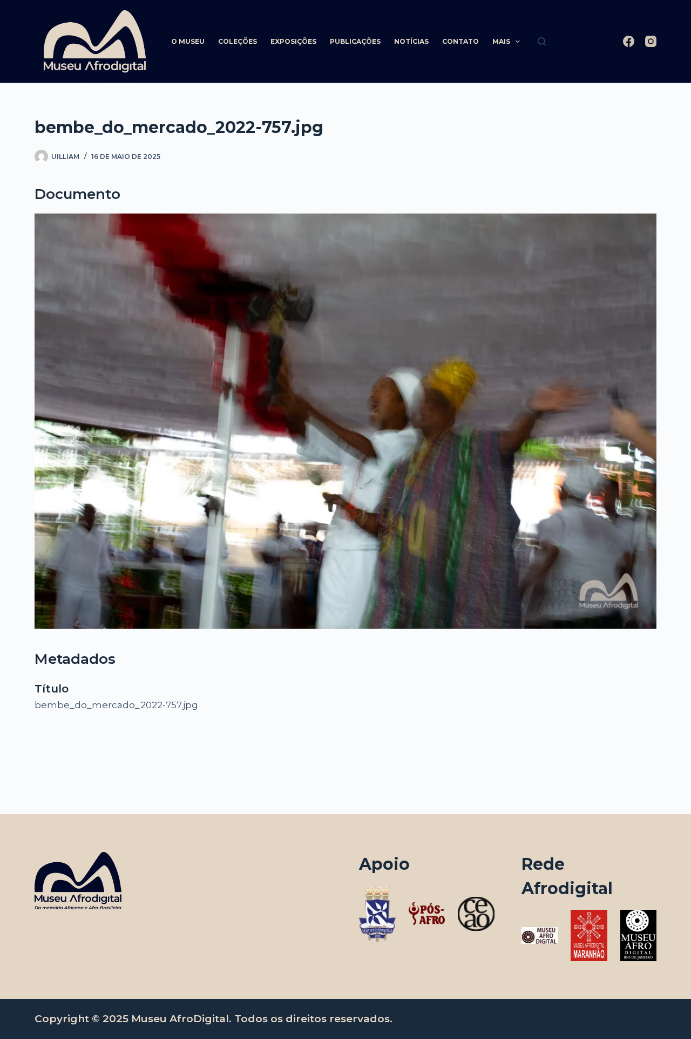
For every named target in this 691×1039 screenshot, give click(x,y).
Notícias (411, 41)
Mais (501, 41)
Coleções (237, 41)
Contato (460, 41)
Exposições (293, 41)
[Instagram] (650, 41)
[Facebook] (628, 41)
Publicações (355, 41)
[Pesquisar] (542, 41)
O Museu (188, 41)
